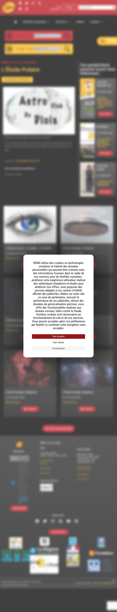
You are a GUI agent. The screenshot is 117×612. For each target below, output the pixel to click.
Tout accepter (58, 336)
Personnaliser (58, 348)
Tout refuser (58, 342)
